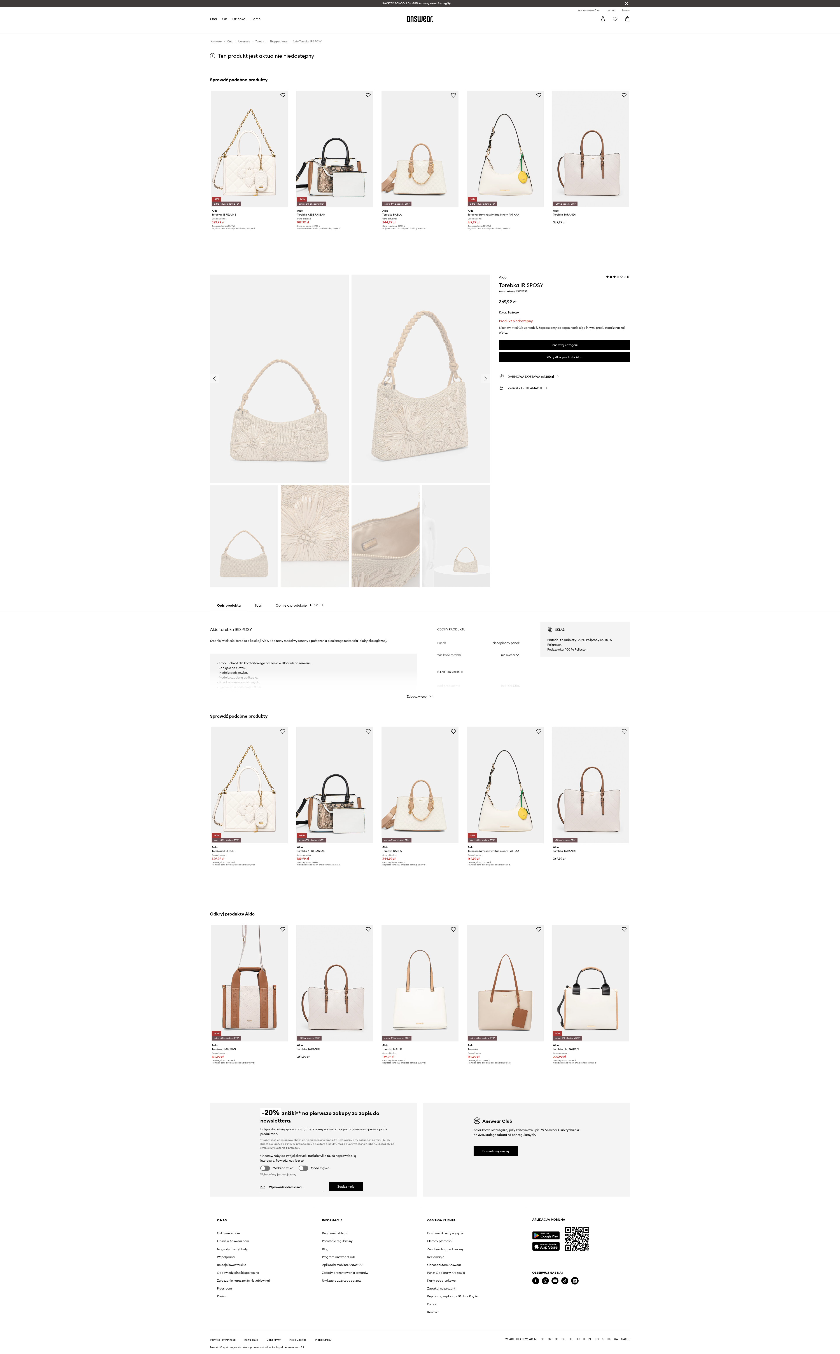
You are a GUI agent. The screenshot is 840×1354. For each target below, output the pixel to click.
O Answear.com (228, 1233)
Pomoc (432, 1304)
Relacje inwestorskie (231, 1265)
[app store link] (546, 1246)
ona (213, 19)
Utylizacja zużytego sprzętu (342, 1281)
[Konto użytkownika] (603, 18)
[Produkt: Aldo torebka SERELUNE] (249, 149)
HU (578, 1339)
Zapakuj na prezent (441, 1288)
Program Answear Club (338, 1257)
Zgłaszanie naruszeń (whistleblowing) (243, 1281)
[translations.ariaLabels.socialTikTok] (565, 1281)
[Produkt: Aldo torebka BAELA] (420, 149)
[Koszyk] (627, 18)
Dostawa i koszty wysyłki (445, 1233)
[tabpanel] (420, 656)
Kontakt (433, 1312)
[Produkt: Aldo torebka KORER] (420, 983)
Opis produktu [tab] (229, 605)
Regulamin (251, 1339)
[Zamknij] (626, 3)
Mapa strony (323, 1339)
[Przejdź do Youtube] (554, 1281)
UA (616, 1339)
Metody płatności (439, 1241)
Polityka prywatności (223, 1339)
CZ (556, 1339)
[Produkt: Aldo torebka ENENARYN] (590, 983)
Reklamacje (435, 1257)
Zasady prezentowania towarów (345, 1273)
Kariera (222, 1296)
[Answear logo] (420, 19)
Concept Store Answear (444, 1265)
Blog (325, 1249)
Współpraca (226, 1257)
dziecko (238, 19)
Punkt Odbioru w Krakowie (446, 1273)
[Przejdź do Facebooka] (535, 1281)
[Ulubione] (615, 18)
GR (563, 1339)
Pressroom (224, 1288)
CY (549, 1339)
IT (584, 1339)
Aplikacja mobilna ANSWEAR (343, 1265)
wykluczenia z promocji (284, 1147)
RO (597, 1339)
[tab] (299, 605)
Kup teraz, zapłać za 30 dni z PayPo (452, 1296)
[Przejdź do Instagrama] (545, 1281)
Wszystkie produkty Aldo (564, 357)
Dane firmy (273, 1339)
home (256, 19)
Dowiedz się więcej (495, 1151)
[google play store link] (546, 1235)
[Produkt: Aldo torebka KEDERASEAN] (334, 149)
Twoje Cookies (297, 1339)
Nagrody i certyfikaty (232, 1249)
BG (542, 1339)
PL (590, 1339)
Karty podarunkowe (441, 1281)
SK (609, 1339)
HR (570, 1339)
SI (603, 1339)
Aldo (503, 277)
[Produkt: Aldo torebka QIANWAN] (249, 983)
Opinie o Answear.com (233, 1241)
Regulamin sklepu (334, 1233)
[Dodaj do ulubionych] (283, 95)
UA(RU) (625, 1339)
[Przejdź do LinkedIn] (575, 1281)
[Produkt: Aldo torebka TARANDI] (590, 149)
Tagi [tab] (258, 605)
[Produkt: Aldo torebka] (505, 983)
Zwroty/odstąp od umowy (445, 1249)
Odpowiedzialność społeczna (238, 1273)
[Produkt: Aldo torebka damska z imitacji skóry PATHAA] (505, 149)
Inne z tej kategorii (564, 345)
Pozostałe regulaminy (337, 1241)
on (224, 19)
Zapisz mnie (346, 1187)
